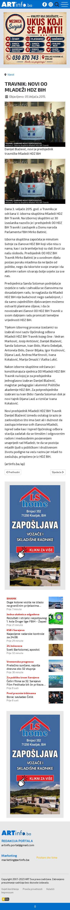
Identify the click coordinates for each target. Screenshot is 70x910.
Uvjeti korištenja (10, 889)
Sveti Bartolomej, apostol (23, 649)
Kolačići (50, 889)
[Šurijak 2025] (35, 37)
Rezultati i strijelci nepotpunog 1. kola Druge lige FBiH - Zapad (27, 619)
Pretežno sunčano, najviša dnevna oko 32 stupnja (23, 666)
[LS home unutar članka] (35, 535)
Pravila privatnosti (32, 889)
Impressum (7, 892)
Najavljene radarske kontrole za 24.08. (25, 635)
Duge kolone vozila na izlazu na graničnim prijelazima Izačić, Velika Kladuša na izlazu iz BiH (26, 603)
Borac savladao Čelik (20, 696)
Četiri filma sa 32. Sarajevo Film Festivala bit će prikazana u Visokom (26, 682)
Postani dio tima (46, 857)
